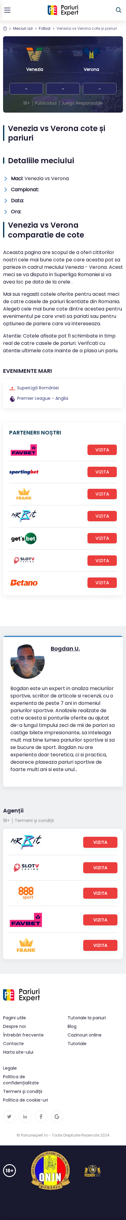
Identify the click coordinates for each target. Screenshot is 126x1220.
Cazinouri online (85, 1035)
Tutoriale (77, 1043)
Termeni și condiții (34, 820)
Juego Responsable (82, 103)
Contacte (13, 1043)
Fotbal (44, 28)
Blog (72, 1026)
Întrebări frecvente (23, 1035)
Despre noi (14, 1026)
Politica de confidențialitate (21, 1080)
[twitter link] (9, 1116)
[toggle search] (118, 10)
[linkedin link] (25, 1116)
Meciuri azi (23, 28)
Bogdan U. (65, 648)
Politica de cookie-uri (25, 1100)
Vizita (102, 450)
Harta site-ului (18, 1052)
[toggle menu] (7, 10)
